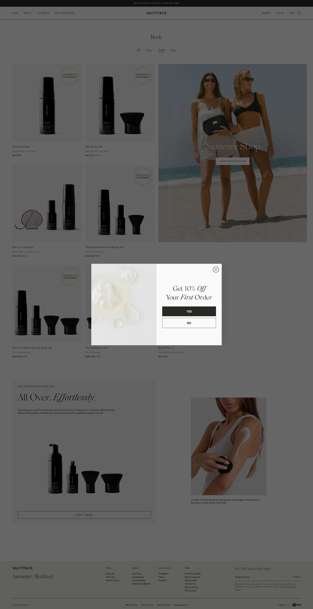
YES (189, 311)
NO (189, 323)
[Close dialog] (216, 269)
